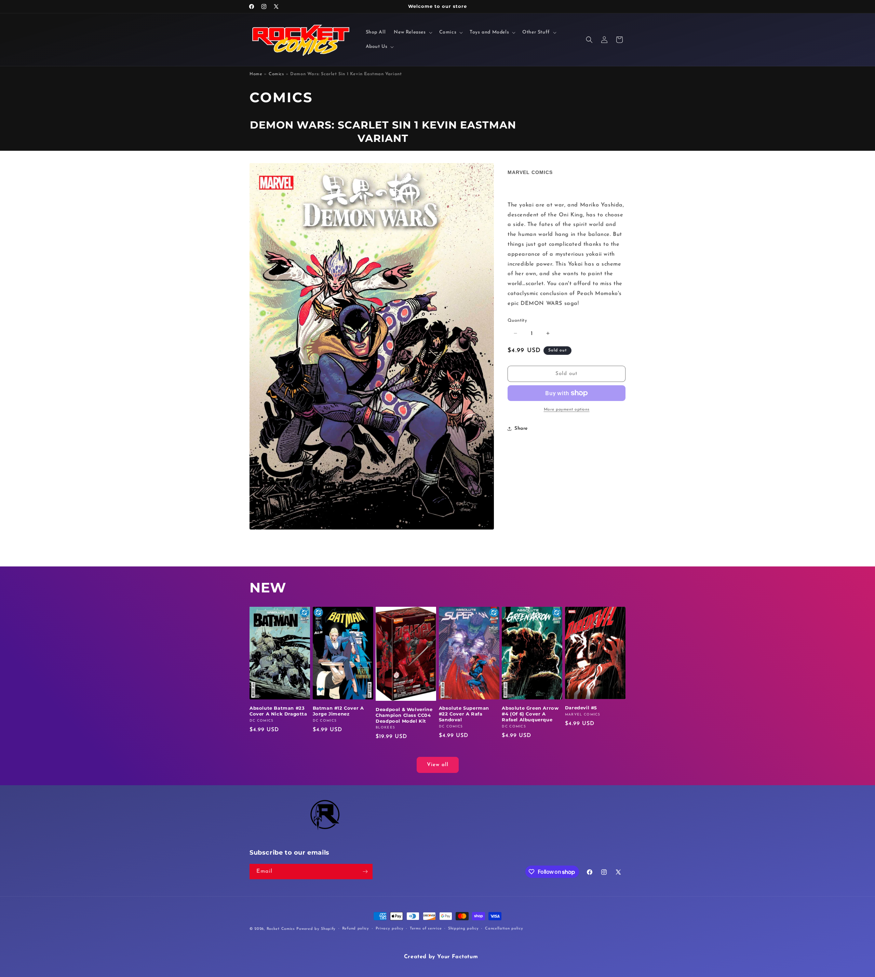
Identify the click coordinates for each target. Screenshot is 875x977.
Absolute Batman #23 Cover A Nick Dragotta (278, 711)
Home (256, 74)
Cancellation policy (504, 929)
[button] (412, 32)
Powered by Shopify (316, 929)
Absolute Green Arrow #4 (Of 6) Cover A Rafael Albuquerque (530, 713)
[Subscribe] (365, 871)
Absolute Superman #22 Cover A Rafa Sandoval (464, 713)
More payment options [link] (567, 409)
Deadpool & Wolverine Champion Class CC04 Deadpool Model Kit (404, 715)
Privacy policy (390, 929)
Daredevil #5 (581, 707)
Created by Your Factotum (441, 957)
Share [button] (521, 428)
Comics (276, 74)
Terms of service (426, 929)
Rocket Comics (281, 929)
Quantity (517, 320)
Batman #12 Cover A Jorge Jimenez (338, 711)
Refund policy (355, 929)
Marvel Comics (530, 172)
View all (437, 764)
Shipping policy (463, 929)
